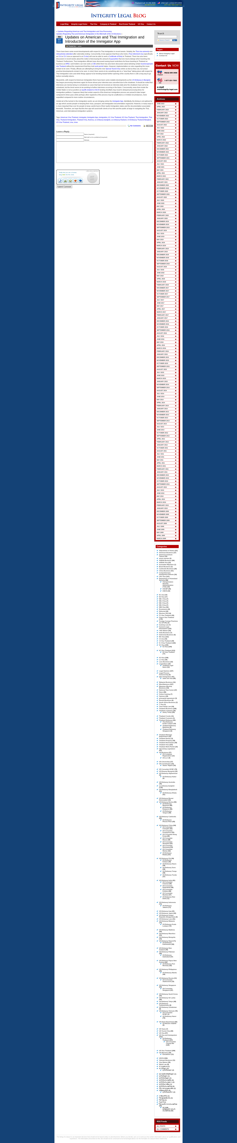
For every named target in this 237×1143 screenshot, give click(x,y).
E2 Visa (161, 597)
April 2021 (161, 173)
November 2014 (163, 384)
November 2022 (163, 116)
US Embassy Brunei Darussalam (166, 799)
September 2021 (163, 158)
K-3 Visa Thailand (165, 643)
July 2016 (160, 336)
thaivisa (91, 120)
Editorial (162, 611)
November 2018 (163, 257)
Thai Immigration (142, 117)
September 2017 (163, 297)
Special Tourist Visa (113, 69)
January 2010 (162, 508)
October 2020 (162, 191)
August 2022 (162, 125)
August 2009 (162, 523)
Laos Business (164, 662)
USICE (165, 591)
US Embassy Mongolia (167, 937)
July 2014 (160, 393)
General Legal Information (164, 627)
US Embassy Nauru (169, 864)
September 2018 (163, 264)
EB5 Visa (162, 607)
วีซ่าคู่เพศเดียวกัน (164, 1098)
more (149, 126)
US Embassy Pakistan (167, 952)
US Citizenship (164, 762)
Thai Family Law (165, 706)
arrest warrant (164, 558)
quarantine (114, 59)
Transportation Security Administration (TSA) (168, 584)
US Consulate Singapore (167, 989)
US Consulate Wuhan (167, 850)
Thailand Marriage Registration (165, 735)
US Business (163, 752)
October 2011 (162, 448)
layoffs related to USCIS (90, 90)
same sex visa (168, 678)
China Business (164, 571)
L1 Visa (161, 660)
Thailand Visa (82, 120)
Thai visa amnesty (142, 51)
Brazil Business (164, 566)
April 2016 (161, 345)
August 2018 (162, 267)
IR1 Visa (162, 637)
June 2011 (160, 457)
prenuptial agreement (167, 698)
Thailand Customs (165, 718)
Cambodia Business (166, 569)
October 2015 (162, 363)
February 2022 (163, 143)
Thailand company (166, 710)
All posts (161, 1126)
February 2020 (163, 215)
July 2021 (160, 164)
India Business (164, 632)
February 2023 (163, 109)
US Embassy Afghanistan (168, 773)
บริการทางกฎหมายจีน (166, 1088)
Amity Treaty (167, 712)
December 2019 (163, 221)
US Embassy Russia (166, 978)
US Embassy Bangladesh (168, 789)
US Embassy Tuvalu (170, 875)
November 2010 (163, 478)
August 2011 (162, 451)
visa (71, 122)
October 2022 (162, 119)
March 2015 (161, 378)
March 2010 (161, 502)
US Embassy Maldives (167, 930)
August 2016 (162, 333)
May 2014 (160, 399)
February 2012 (163, 442)
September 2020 (163, 194)
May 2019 (160, 239)
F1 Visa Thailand (165, 615)
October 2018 (162, 260)
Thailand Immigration (68, 120)
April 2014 (161, 402)
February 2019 (163, 248)
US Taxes (162, 1029)
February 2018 (163, 285)
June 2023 (160, 103)
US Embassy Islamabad (167, 956)
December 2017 (163, 288)
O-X (65, 56)
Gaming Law (163, 625)
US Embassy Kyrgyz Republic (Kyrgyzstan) (167, 916)
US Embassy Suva (169, 867)
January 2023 (162, 113)
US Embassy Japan (166, 913)
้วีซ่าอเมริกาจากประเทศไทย (168, 1104)
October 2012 (162, 433)
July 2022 (160, 128)
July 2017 (160, 300)
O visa (86, 56)
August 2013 (162, 424)
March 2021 (161, 176)
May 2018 (160, 276)
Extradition (166, 1054)
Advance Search (164, 40)
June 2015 (160, 375)
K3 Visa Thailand (128, 117)
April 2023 (161, 106)
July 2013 (160, 427)
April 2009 (161, 535)
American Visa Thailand (69, 117)
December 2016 (163, 321)
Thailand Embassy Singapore (169, 730)
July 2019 (160, 233)
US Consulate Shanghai (167, 842)
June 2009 (160, 529)
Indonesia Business (166, 635)
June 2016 (160, 339)
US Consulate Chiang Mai (171, 1042)
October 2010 (162, 481)
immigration (103, 117)
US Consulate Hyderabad (167, 886)
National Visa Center (166, 690)
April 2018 (161, 279)
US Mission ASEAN (169, 1023)
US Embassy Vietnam (166, 1011)
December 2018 (163, 254)
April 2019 (161, 242)
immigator (82, 117)
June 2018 (160, 273)
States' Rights (168, 765)
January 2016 (162, 354)
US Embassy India (165, 880)
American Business (166, 552)
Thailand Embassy (165, 720)
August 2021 (162, 161)
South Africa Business (167, 702)
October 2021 (162, 155)
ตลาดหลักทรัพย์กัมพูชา (166, 1074)
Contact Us (163, 55)
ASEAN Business (165, 560)
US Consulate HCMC (166, 769)
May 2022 (160, 134)
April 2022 (161, 137)
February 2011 (163, 469)
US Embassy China (166, 825)
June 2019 (160, 236)
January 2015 (162, 381)
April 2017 (161, 309)
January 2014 (162, 408)
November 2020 (163, 188)
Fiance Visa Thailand (166, 617)
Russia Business (165, 700)
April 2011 (161, 463)
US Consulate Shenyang (167, 846)
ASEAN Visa (163, 562)
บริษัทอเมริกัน (163, 1090)
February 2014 (163, 405)
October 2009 (162, 517)
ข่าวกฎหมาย (163, 1066)
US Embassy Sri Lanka (167, 998)
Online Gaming (164, 694)
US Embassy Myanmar (167, 804)
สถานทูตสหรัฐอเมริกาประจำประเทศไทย (169, 1109)
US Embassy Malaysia (167, 921)
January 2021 (162, 182)
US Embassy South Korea (168, 994)
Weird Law (163, 1064)
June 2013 (160, 430)
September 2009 (163, 520)
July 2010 (160, 490)
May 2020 (160, 206)
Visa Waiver (163, 1062)
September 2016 (163, 330)
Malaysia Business (165, 682)
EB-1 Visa (162, 599)
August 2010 (162, 487)
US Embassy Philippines (168, 969)
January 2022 (162, 146)
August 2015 (162, 369)
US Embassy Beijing (167, 853)
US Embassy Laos (165, 919)
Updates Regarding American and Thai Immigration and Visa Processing (85, 31)
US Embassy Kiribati (167, 861)
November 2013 (163, 414)
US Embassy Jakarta (167, 906)
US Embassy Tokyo (166, 1001)
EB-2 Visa (162, 601)
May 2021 (160, 170)
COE (94, 64)
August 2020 (162, 197)
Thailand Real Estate (166, 742)
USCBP (165, 589)
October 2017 (162, 294)
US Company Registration (167, 755)
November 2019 (163, 224)
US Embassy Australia (167, 782)
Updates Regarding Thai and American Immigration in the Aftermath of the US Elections (88, 34)
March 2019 (161, 245)
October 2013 (162, 418)
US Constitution (165, 764)
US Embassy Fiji (165, 858)
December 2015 (163, 357)
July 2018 (160, 270)
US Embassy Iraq (165, 911)
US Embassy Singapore (167, 985)
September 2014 (163, 387)
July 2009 (160, 526)
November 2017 (163, 291)
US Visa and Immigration (168, 1035)
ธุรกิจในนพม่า (167, 1070)
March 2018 (161, 282)
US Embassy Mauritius (167, 933)
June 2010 (160, 493)
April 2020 (161, 209)
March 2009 (161, 538)
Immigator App (117, 101)
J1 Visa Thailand (165, 641)
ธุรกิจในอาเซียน (164, 1084)
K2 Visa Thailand (169, 652)
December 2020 (163, 185)
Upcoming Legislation (167, 749)
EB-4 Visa (162, 605)
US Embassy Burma (166, 802)
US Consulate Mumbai (167, 894)
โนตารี (161, 1102)
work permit (99, 66)
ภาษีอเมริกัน (163, 1096)
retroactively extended (64, 54)
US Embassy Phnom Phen (167, 820)
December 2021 (163, 149)
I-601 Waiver (163, 630)
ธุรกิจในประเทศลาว (165, 1082)
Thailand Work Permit (167, 747)
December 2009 (163, 511)
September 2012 (163, 436)
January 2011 (162, 472)
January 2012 (162, 445)
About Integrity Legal (166, 53)
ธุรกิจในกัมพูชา (164, 1078)
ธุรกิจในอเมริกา (168, 1092)
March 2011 (161, 466)
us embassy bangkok (102, 120)
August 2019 (162, 230)
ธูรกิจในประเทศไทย (165, 1086)
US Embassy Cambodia (167, 816)
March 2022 (161, 140)
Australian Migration (166, 564)
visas (76, 122)
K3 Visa (161, 657)
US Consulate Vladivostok (167, 980)
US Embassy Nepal (166, 941)
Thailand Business (166, 708)
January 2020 (162, 218)
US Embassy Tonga (170, 871)
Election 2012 (164, 613)
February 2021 (163, 179)
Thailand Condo (165, 716)
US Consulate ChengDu (167, 827)
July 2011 (160, 454)
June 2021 (160, 167)
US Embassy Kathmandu (167, 943)
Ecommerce (163, 609)
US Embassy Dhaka (170, 793)
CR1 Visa (162, 576)
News (161, 692)
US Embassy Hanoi (169, 1016)
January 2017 (162, 318)
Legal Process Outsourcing (164, 673)
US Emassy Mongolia (166, 771)
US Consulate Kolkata (167, 890)
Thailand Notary (165, 738)
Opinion (162, 696)
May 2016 (160, 342)
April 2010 (161, 499)
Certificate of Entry (115, 56)
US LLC (165, 758)
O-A (60, 56)
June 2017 (160, 303)
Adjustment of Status (167, 550)
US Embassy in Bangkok (141, 80)
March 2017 (161, 312)
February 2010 (163, 505)
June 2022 (160, 131)
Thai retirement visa (136, 54)
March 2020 (161, 212)
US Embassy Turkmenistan (164, 1004)
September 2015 (163, 366)
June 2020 (160, 203)
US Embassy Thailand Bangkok (139, 120)
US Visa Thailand (62, 122)
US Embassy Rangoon (167, 808)
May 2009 (160, 532)
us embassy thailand (119, 120)
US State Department (166, 1022)
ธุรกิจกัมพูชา (163, 1076)
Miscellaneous (164, 684)
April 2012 (161, 439)
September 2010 (163, 484)
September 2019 (163, 227)
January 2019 (162, 251)
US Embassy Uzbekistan (168, 1007)
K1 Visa (161, 645)
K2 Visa (165, 646)
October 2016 (162, 327)
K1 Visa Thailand (114, 117)
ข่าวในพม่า (162, 1068)
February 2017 (163, 315)
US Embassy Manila (170, 972)
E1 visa (161, 595)
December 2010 (163, 475)
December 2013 (163, 411)
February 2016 (163, 351)
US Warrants (163, 1053)
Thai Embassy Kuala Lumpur (168, 722)
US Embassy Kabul (169, 776)
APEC (67, 64)
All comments (163, 1129)
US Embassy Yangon (167, 812)
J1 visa (161, 639)
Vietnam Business (165, 1060)
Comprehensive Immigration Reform (166, 573)
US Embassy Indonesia (167, 902)
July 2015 (160, 372)
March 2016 (161, 348)
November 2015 (163, 360)
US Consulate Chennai (167, 883)
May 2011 (160, 460)
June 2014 (160, 396)
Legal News (163, 664)
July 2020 (160, 200)
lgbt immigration (165, 677)
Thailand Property (165, 740)
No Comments (135, 126)
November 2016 (163, 324)
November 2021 (163, 152)
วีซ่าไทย (161, 1100)
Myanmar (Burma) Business (165, 687)
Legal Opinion (164, 671)
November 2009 (163, 514)
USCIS (161, 1058)
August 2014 (162, 390)
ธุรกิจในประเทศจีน (165, 1080)
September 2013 (163, 421)
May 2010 (160, 496)
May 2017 (160, 306)
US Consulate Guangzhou (167, 831)
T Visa (161, 704)
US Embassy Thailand (167, 1039)
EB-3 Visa (162, 603)
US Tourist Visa (164, 1031)
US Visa (162, 1033)
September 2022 (163, 122)
